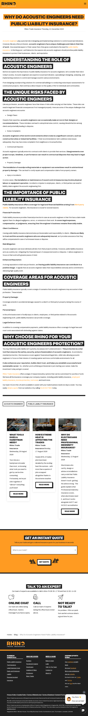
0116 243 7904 (46, 388)
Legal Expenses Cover (13, 668)
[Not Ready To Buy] (60, 597)
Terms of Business (48, 695)
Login (47, 664)
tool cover (34, 380)
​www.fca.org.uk (11, 709)
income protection (23, 380)
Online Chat (19, 603)
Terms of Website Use (34, 695)
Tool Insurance (11, 665)
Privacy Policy (11, 695)
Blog (16, 635)
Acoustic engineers (10, 41)
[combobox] (42, 550)
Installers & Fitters (31, 670)
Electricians (29, 667)
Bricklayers (29, 673)
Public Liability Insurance (40, 404)
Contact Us (49, 670)
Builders (28, 661)
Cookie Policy (21, 695)
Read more (18, 494)
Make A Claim (50, 661)
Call (37, 603)
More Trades (30, 676)
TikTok (70, 680)
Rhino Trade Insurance (11, 374)
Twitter (79, 677)
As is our (70, 668)
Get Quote (44, 562)
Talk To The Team (51, 667)
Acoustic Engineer (13, 404)
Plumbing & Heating (32, 664)
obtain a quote (12, 388)
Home (9, 635)
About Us (48, 673)
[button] (75, 550)
